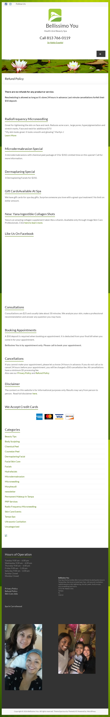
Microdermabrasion (14, 476)
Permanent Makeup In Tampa (19, 496)
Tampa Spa (10, 516)
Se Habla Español (55, 42)
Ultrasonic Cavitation (15, 521)
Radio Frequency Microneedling (20, 506)
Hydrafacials (11, 471)
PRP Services (11, 501)
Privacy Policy (24, 373)
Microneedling (12, 481)
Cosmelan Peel (12, 451)
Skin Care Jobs (11, 593)
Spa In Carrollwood (13, 606)
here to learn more (33, 222)
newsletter (10, 491)
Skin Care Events (13, 511)
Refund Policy (42, 373)
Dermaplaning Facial (15, 456)
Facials (8, 466)
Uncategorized (12, 526)
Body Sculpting (12, 441)
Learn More (10, 135)
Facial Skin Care (12, 461)
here (35, 393)
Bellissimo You (62, 25)
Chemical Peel (12, 446)
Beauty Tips (10, 436)
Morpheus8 (10, 486)
